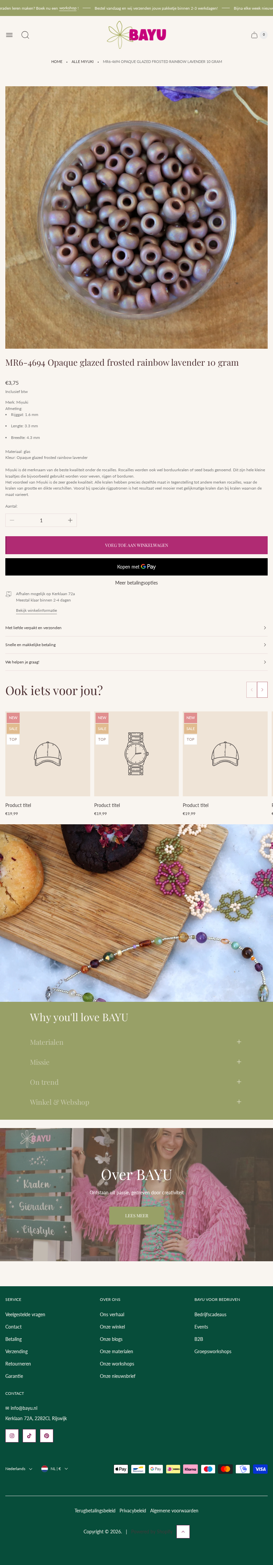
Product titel (18, 805)
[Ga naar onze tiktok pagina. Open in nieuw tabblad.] (29, 1435)
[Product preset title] (47, 753)
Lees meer (136, 1215)
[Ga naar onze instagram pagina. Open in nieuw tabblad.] (12, 1435)
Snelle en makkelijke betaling (30, 644)
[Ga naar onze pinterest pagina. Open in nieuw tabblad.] (46, 1435)
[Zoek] (25, 35)
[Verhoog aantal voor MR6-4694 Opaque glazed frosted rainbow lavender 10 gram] (70, 520)
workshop (50, 7)
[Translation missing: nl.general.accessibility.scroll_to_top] (183, 1531)
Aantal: (11, 506)
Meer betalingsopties (136, 583)
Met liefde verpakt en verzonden (33, 627)
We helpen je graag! (22, 661)
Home (56, 62)
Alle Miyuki (83, 62)
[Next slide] (262, 690)
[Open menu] (9, 35)
